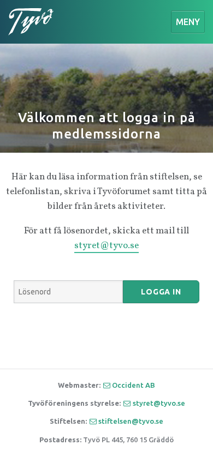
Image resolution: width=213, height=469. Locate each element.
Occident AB (133, 385)
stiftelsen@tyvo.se (130, 421)
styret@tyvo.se (106, 245)
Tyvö (31, 21)
